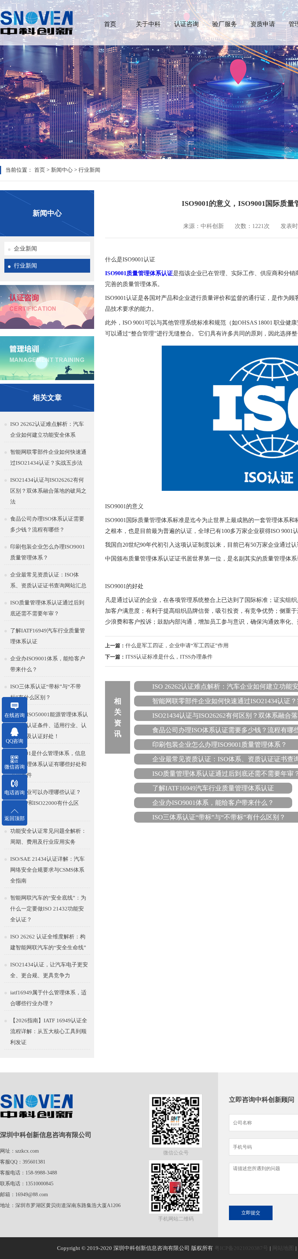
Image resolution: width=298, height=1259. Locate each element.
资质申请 (262, 24)
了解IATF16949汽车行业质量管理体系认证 (47, 636)
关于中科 (148, 24)
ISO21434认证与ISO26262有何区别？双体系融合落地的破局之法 (48, 491)
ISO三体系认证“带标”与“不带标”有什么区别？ (45, 692)
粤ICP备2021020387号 (241, 1248)
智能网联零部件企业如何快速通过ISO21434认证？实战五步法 (48, 457)
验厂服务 (224, 24)
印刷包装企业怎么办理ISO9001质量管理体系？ (47, 552)
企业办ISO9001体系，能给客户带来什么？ (47, 664)
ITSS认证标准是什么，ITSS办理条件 (169, 657)
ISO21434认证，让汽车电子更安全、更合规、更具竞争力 (49, 970)
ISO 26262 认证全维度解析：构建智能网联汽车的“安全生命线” (48, 942)
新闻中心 (62, 170)
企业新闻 (25, 248)
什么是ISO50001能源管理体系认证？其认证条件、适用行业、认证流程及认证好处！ (49, 725)
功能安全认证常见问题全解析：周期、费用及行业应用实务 (48, 836)
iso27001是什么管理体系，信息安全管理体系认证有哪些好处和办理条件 (48, 764)
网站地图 (283, 1248)
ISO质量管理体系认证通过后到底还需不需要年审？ (47, 608)
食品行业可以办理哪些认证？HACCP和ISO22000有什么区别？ (45, 803)
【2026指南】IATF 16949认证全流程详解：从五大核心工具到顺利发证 (48, 1031)
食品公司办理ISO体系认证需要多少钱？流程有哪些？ (47, 524)
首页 (110, 24)
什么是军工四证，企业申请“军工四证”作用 (177, 645)
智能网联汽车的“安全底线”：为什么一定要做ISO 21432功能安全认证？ (48, 908)
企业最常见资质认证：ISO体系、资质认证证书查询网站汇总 (48, 580)
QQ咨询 (14, 741)
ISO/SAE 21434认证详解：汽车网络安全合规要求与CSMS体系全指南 (47, 870)
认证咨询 (186, 24)
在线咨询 (14, 715)
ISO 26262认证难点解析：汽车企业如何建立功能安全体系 (47, 429)
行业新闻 (89, 170)
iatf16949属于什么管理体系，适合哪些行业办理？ (48, 998)
